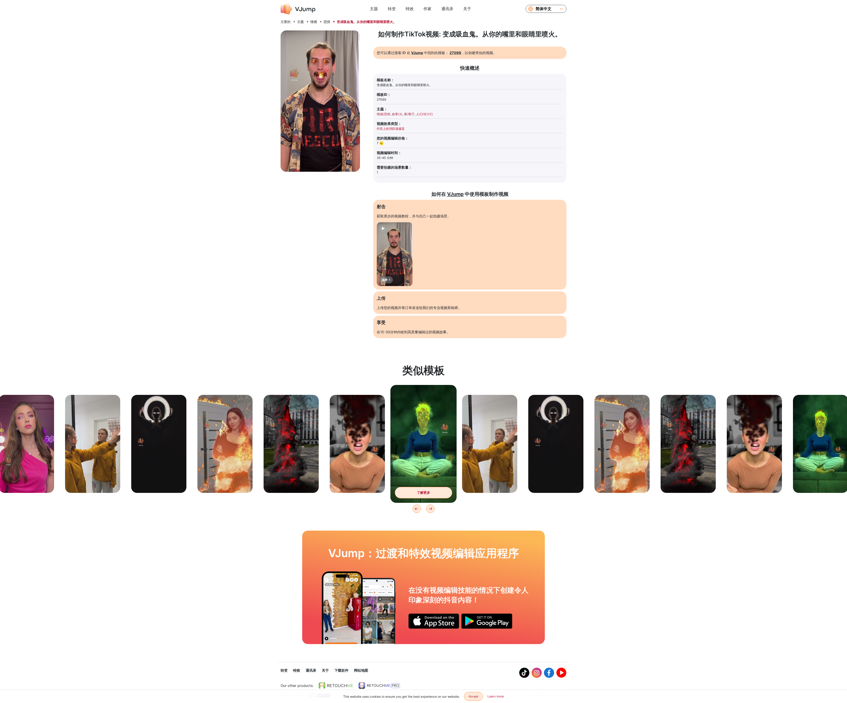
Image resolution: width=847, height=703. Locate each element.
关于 (467, 8)
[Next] (430, 509)
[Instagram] (537, 673)
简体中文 (543, 9)
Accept (473, 696)
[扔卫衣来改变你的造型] (342, 607)
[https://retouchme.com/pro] (379, 685)
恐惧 (327, 22)
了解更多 (26, 483)
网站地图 (361, 670)
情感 (313, 22)
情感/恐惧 (383, 114)
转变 (392, 8)
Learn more (495, 696)
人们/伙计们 (424, 114)
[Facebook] (549, 673)
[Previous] (416, 509)
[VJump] (298, 8)
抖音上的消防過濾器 (391, 128)
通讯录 (447, 8)
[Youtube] (561, 673)
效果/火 (397, 114)
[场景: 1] (394, 254)
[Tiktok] (524, 673)
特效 (410, 8)
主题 (374, 8)
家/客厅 (409, 114)
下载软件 (341, 670)
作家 (427, 8)
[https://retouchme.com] (336, 685)
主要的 (285, 22)
